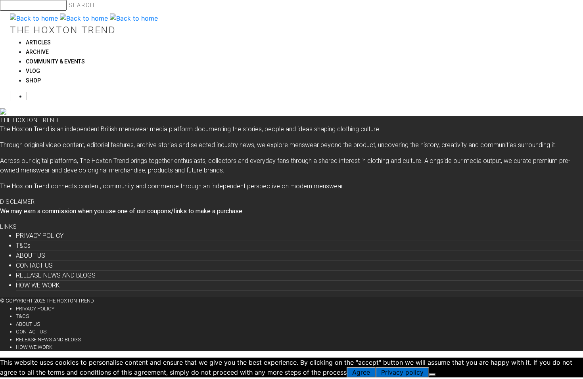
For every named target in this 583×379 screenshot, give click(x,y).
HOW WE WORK (38, 285)
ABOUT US (30, 255)
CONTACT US (34, 265)
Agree (361, 372)
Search (82, 5)
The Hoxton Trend (63, 30)
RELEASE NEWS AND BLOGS (56, 275)
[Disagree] (432, 374)
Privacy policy (402, 372)
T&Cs (23, 245)
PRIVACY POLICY (39, 235)
